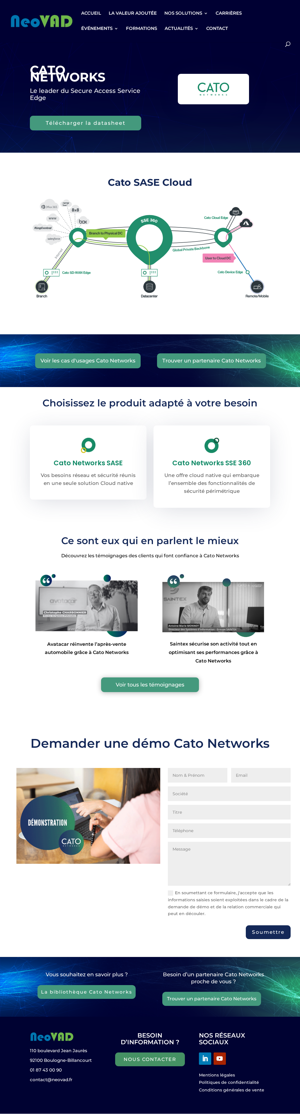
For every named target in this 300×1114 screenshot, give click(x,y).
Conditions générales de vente (231, 1090)
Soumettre (268, 932)
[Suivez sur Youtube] (220, 1058)
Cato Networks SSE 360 (211, 463)
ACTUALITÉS (179, 28)
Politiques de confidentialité (229, 1082)
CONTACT (217, 28)
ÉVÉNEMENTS (96, 28)
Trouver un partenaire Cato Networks (211, 360)
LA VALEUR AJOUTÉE (133, 13)
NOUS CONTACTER (150, 1059)
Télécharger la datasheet (85, 123)
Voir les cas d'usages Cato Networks (87, 360)
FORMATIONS (141, 28)
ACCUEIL (91, 13)
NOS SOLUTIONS (183, 13)
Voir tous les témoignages (150, 685)
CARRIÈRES (229, 13)
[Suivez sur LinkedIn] (205, 1058)
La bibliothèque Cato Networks (86, 992)
